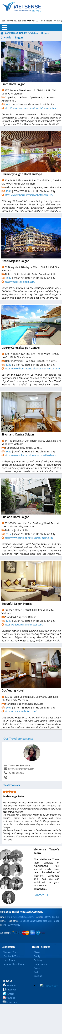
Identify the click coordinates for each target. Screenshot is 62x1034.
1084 (8, 191)
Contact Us (41, 895)
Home (31, 11)
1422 (8, 451)
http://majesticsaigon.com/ (19, 281)
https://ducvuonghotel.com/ (20, 711)
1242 (8, 620)
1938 (8, 364)
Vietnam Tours (10, 952)
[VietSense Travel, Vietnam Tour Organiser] (2, 33)
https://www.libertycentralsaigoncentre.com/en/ (32, 368)
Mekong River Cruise (13, 964)
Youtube (10, 997)
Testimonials (11, 785)
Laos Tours (9, 960)
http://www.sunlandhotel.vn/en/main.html (28, 537)
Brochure (11, 985)
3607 (8, 278)
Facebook (11, 989)
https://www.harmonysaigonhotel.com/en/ (28, 195)
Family (37, 956)
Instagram (11, 1001)
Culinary (38, 960)
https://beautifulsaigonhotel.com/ (23, 624)
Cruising (38, 975)
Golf (36, 971)
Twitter (10, 993)
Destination (8, 946)
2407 (8, 707)
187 (8, 104)
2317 (8, 534)
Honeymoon (40, 964)
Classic (37, 952)
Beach (37, 968)
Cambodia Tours (11, 956)
